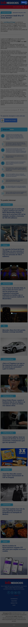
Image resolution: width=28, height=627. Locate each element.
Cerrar (23, 2)
